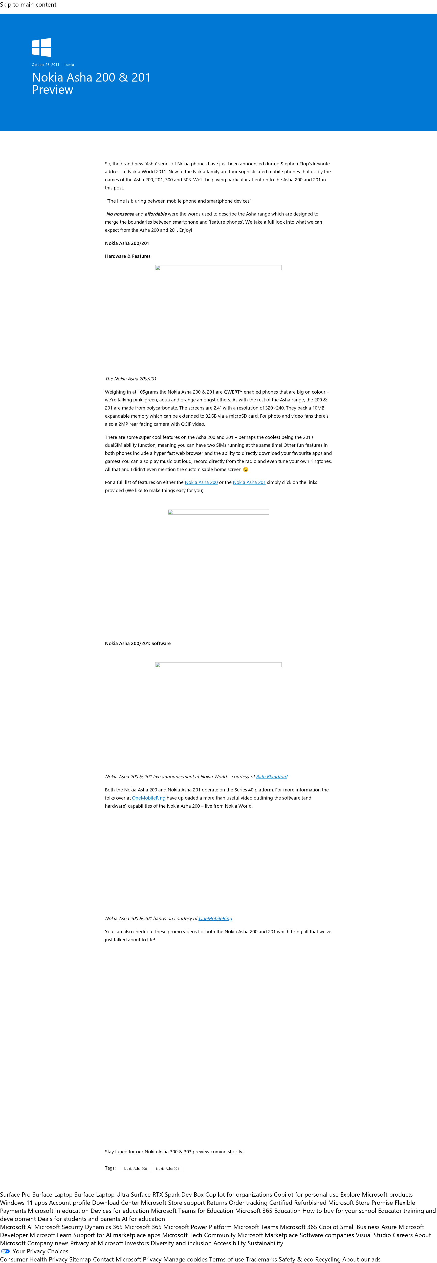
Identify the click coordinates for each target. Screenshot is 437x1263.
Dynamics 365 (104, 1226)
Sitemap (80, 1259)
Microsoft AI (16, 1226)
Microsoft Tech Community (199, 1235)
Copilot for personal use (306, 1194)
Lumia (69, 64)
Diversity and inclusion (181, 1243)
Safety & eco (296, 1259)
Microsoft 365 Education (268, 1210)
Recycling (328, 1259)
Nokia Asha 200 (201, 482)
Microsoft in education (58, 1210)
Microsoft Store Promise (360, 1202)
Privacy (153, 1259)
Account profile (69, 1202)
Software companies (327, 1235)
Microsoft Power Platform (197, 1226)
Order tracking (248, 1202)
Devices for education (120, 1210)
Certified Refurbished (297, 1202)
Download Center (115, 1202)
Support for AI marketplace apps (116, 1235)
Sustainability (265, 1243)
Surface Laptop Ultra (101, 1194)
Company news (48, 1243)
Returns (217, 1202)
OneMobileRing (148, 797)
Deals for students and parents (79, 1218)
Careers (403, 1235)
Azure (389, 1226)
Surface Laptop (52, 1194)
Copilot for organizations (238, 1194)
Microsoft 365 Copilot (309, 1226)
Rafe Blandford (271, 776)
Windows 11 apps (23, 1202)
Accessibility (229, 1243)
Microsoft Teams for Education (192, 1210)
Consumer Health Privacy (34, 1259)
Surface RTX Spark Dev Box (167, 1194)
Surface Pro (15, 1194)
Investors (137, 1243)
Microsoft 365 (143, 1226)
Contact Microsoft (117, 1259)
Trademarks (261, 1259)
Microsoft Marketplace (267, 1235)
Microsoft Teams (255, 1226)
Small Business (360, 1226)
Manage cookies (185, 1259)
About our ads (361, 1259)
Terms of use (226, 1259)
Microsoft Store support (173, 1202)
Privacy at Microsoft (96, 1243)
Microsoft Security (58, 1226)
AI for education (143, 1218)
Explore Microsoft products (376, 1194)
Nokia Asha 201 (249, 482)
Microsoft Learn (51, 1235)
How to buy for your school (339, 1210)
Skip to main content (28, 4)
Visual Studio (373, 1235)
